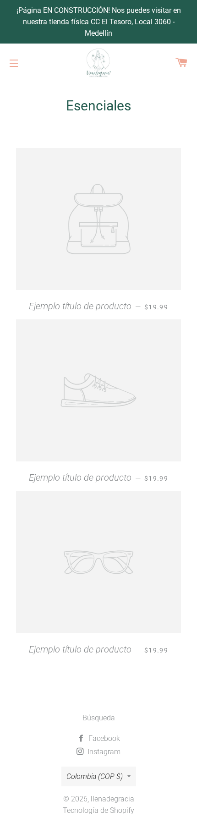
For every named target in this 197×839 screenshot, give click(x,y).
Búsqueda (98, 717)
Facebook (103, 738)
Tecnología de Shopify (98, 810)
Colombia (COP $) (94, 776)
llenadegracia (112, 799)
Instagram (103, 751)
